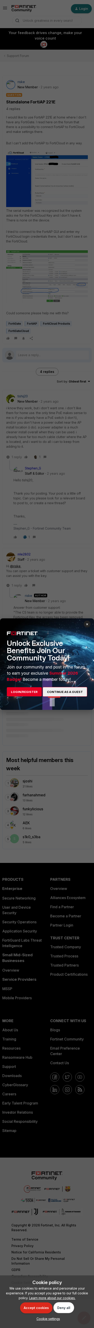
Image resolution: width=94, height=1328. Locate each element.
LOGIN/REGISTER (24, 692)
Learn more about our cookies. (52, 1298)
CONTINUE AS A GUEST (65, 692)
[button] (47, 1319)
